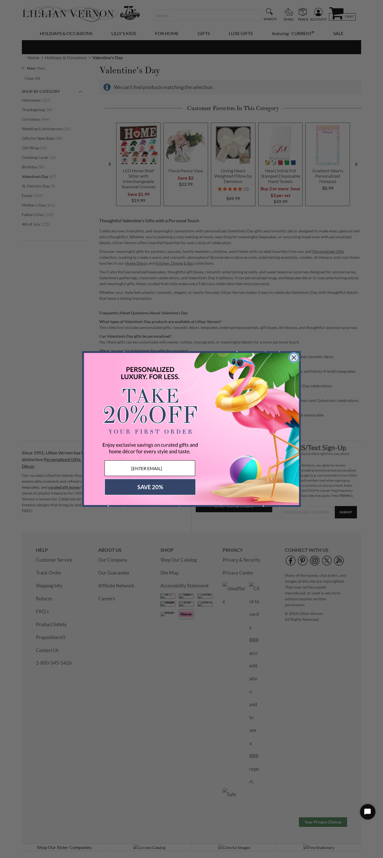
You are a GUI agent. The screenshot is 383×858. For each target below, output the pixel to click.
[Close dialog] (294, 357)
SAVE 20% (150, 487)
